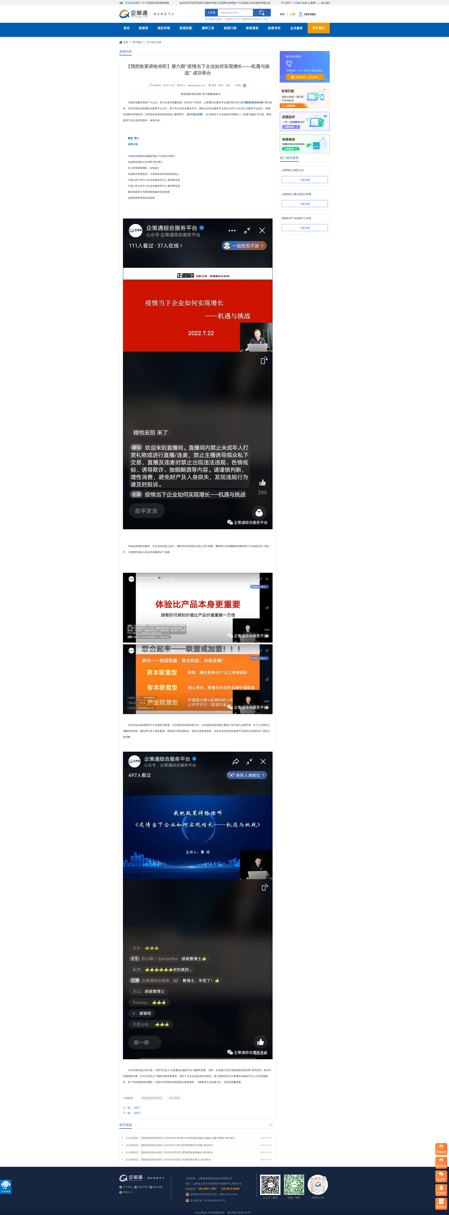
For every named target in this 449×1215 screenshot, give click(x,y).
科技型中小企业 (259, 19)
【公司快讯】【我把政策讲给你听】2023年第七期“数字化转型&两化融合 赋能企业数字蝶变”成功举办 (198, 1138)
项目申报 (164, 28)
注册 (292, 14)
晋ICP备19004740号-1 (239, 1212)
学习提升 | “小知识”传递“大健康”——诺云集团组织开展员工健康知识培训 (290, 2)
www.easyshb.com (196, 85)
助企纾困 (174, 1098)
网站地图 (158, 1187)
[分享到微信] (244, 85)
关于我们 (318, 28)
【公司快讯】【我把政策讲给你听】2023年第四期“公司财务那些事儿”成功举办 (198, 1159)
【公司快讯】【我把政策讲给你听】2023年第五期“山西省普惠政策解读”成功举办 (198, 1152)
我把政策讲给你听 (152, 1098)
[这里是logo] (160, 14)
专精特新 (245, 19)
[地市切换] (309, 14)
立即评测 (305, 180)
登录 (282, 14)
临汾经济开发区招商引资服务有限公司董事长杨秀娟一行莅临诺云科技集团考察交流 (195, 2)
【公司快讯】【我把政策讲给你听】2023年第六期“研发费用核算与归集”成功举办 (198, 1145)
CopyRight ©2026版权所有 (210, 1212)
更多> (271, 1124)
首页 (126, 28)
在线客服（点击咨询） (308, 77)
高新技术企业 (232, 19)
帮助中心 (128, 1192)
